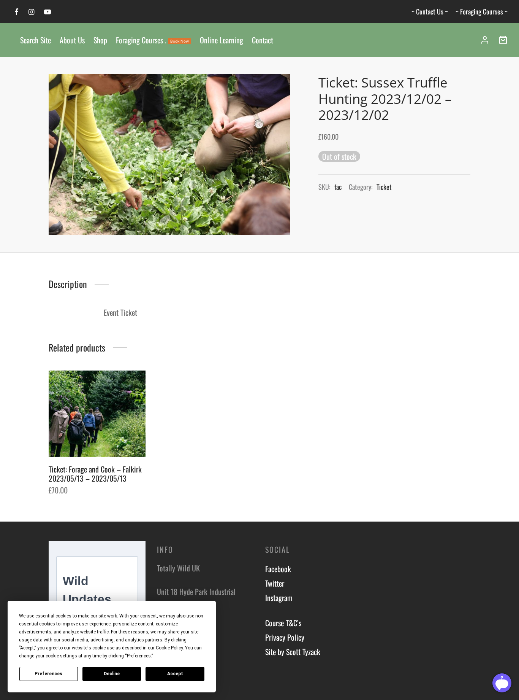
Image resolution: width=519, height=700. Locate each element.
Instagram (279, 597)
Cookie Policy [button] (169, 648)
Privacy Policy (284, 637)
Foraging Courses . (152, 40)
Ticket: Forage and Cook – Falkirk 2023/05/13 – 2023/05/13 (95, 473)
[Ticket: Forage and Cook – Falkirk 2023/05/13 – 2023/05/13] (97, 414)
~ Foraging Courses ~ (482, 11)
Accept (175, 673)
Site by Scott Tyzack (292, 651)
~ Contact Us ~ (429, 11)
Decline (112, 673)
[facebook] (16, 12)
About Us (72, 40)
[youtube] (47, 12)
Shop (100, 40)
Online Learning (221, 40)
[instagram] (31, 12)
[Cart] (503, 40)
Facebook (278, 568)
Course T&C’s (283, 622)
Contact (262, 40)
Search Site (35, 40)
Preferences (48, 673)
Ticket (384, 187)
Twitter (274, 583)
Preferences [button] (139, 656)
